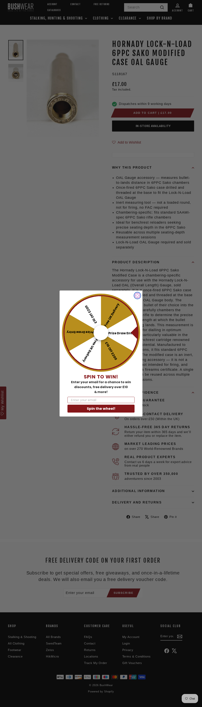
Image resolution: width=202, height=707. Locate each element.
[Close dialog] (137, 295)
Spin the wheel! (101, 408)
